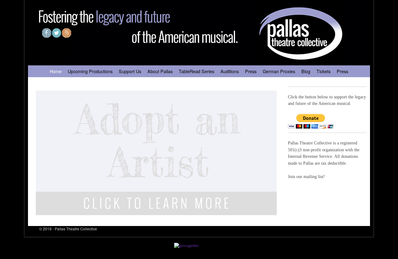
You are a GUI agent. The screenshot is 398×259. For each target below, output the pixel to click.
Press (251, 71)
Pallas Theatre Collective (76, 228)
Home (56, 71)
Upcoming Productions (90, 71)
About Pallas (160, 71)
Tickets (324, 71)
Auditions (229, 71)
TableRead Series (196, 71)
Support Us (130, 71)
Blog (305, 71)
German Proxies (279, 71)
